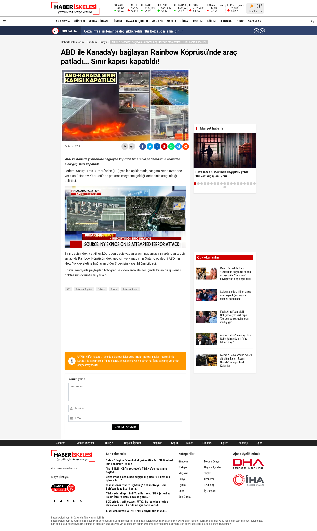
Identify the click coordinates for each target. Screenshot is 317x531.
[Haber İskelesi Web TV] (63, 490)
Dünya (184, 21)
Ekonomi (197, 21)
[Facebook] (54, 501)
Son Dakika (184, 496)
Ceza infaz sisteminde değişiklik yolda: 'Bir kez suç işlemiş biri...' (133, 31)
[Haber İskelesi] (73, 456)
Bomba (114, 289)
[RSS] (81, 501)
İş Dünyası (210, 491)
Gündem (79, 21)
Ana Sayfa (63, 21)
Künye (54, 477)
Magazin (157, 21)
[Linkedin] (74, 501)
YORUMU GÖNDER (125, 427)
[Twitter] (61, 501)
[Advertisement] (43, 94)
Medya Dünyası (98, 21)
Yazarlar (254, 21)
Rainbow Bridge (130, 289)
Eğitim (211, 21)
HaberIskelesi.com (72, 42)
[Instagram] (67, 501)
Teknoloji (226, 21)
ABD (68, 289)
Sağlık (171, 21)
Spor (240, 21)
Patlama (101, 289)
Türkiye (117, 21)
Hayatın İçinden (137, 21)
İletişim (64, 477)
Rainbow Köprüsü (84, 289)
